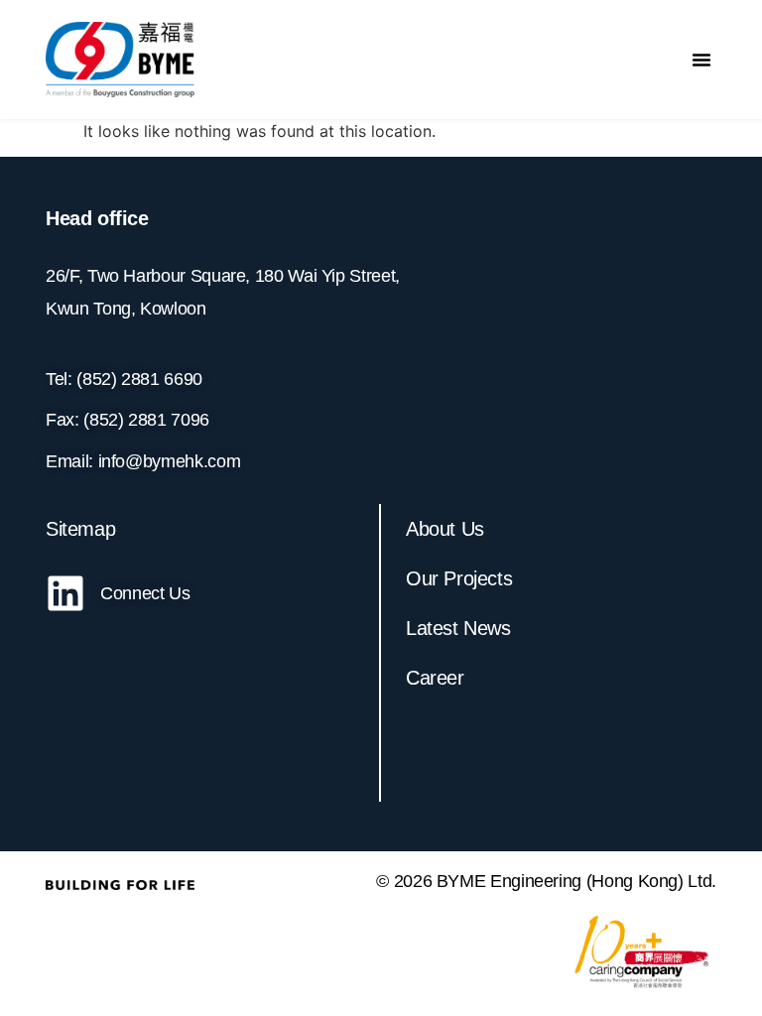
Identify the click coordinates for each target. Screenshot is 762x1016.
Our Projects (459, 578)
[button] (701, 59)
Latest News (458, 628)
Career (435, 678)
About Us (445, 529)
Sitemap (80, 529)
